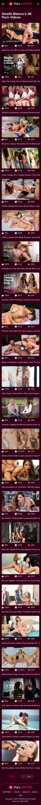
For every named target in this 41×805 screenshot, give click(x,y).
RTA (20, 795)
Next (29, 776)
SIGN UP (26, 792)
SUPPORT (7, 792)
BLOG (34, 792)
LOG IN (17, 792)
